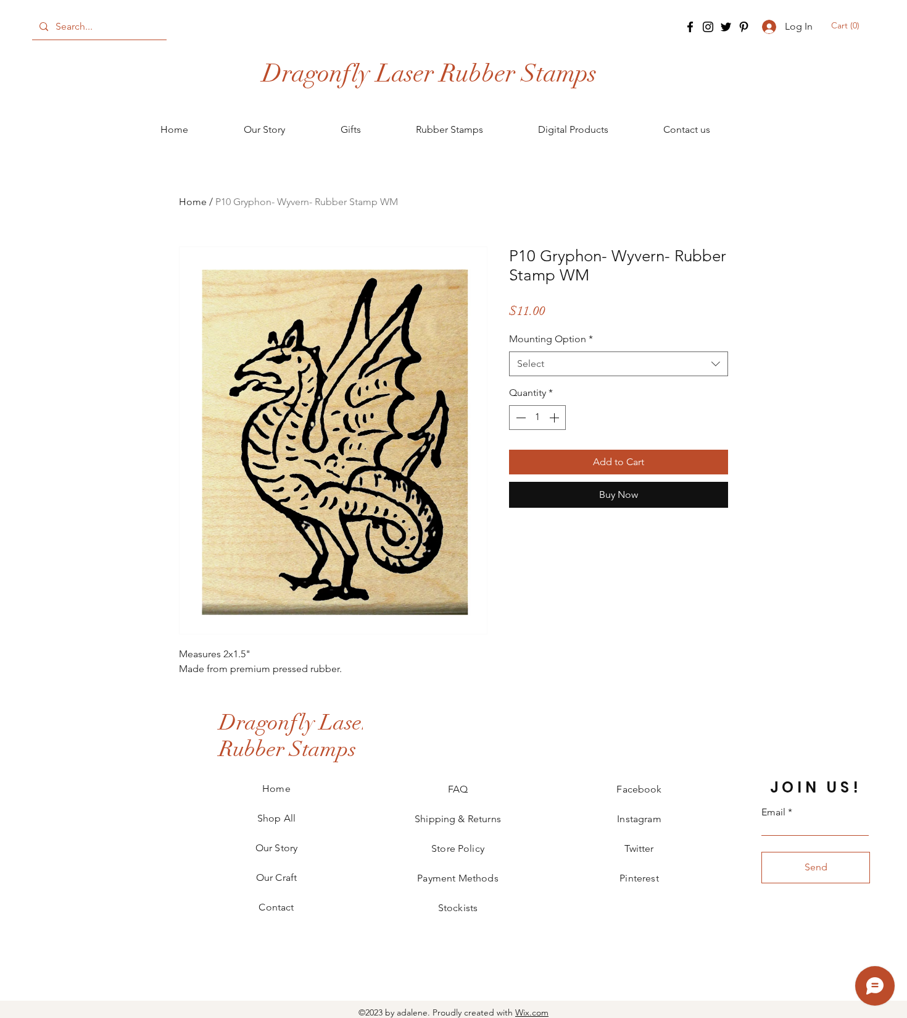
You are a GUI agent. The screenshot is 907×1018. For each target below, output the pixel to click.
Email (773, 812)
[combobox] (618, 363)
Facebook (638, 789)
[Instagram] (708, 27)
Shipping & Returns (458, 819)
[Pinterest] (744, 27)
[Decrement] (519, 417)
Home (193, 202)
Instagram (639, 819)
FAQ (458, 789)
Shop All (276, 818)
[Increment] (555, 417)
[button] (846, 25)
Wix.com (532, 1012)
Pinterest (638, 878)
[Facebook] (690, 27)
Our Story (276, 848)
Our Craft (276, 877)
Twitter (638, 848)
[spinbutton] (537, 417)
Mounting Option (551, 339)
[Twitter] (726, 27)
